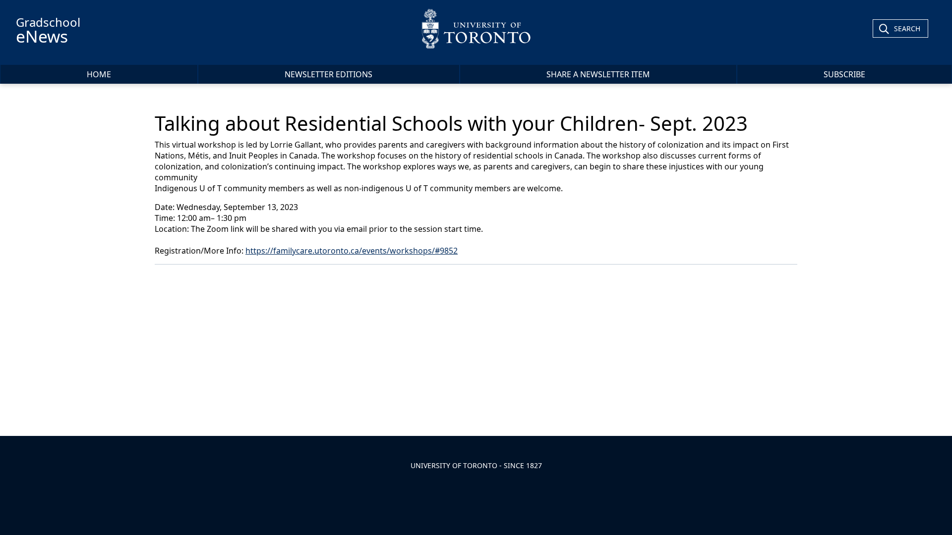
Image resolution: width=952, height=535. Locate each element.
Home (99, 74)
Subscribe (844, 74)
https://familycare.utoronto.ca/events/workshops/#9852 (351, 250)
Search (907, 28)
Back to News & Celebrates (217, 277)
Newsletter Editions (328, 74)
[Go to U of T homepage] (476, 28)
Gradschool (48, 30)
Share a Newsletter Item (598, 74)
